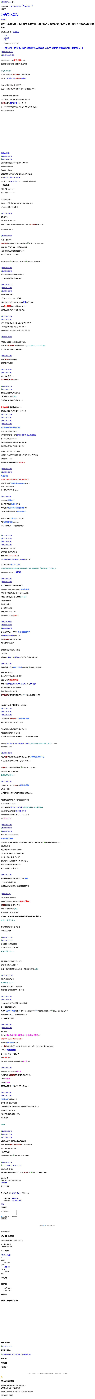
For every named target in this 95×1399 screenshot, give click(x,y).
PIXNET (34, 1373)
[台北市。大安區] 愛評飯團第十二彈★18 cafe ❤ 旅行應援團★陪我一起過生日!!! (43, 48)
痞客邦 (14, 1193)
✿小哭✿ (4, 1182)
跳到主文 (4, 19)
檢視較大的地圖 (5, 153)
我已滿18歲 (4, 1395)
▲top (2, 1204)
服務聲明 (65, 1373)
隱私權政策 (58, 1373)
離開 (10, 1395)
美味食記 (15, 1198)
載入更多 (3, 1207)
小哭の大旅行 (10, 14)
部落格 (6, 38)
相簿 (5, 35)
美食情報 (16, 32)
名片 (5, 40)
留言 (18, 1193)
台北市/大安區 (17, 1200)
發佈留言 (3, 1218)
